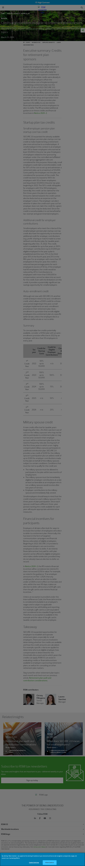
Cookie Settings (34, 862)
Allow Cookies (49, 862)
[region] (42, 859)
